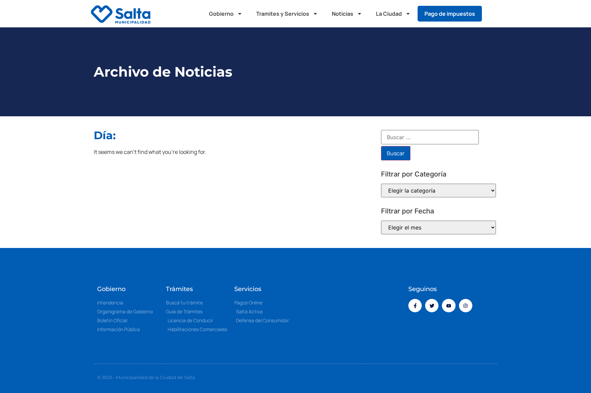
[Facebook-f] (415, 305)
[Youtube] (448, 305)
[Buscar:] (430, 137)
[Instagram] (465, 305)
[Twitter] (431, 305)
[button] (494, 14)
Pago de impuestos (449, 13)
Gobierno (221, 13)
